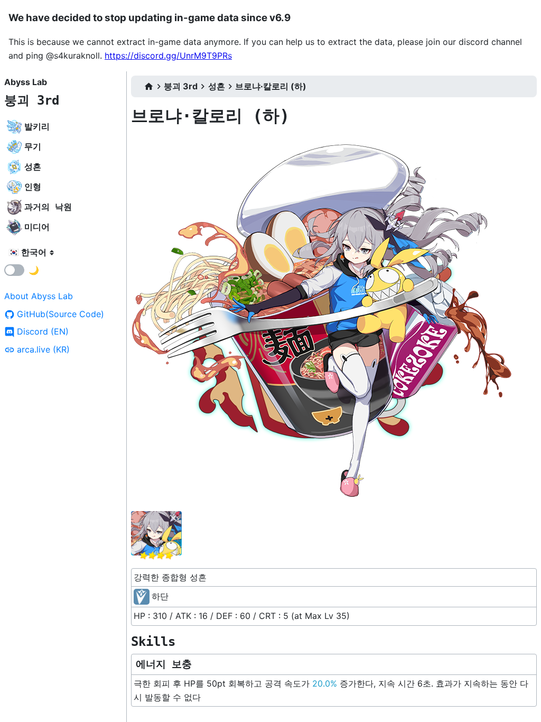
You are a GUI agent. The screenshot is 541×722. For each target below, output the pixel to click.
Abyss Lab (25, 82)
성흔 (216, 86)
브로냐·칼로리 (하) (270, 86)
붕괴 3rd (31, 100)
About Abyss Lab (38, 296)
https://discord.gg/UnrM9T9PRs (168, 55)
